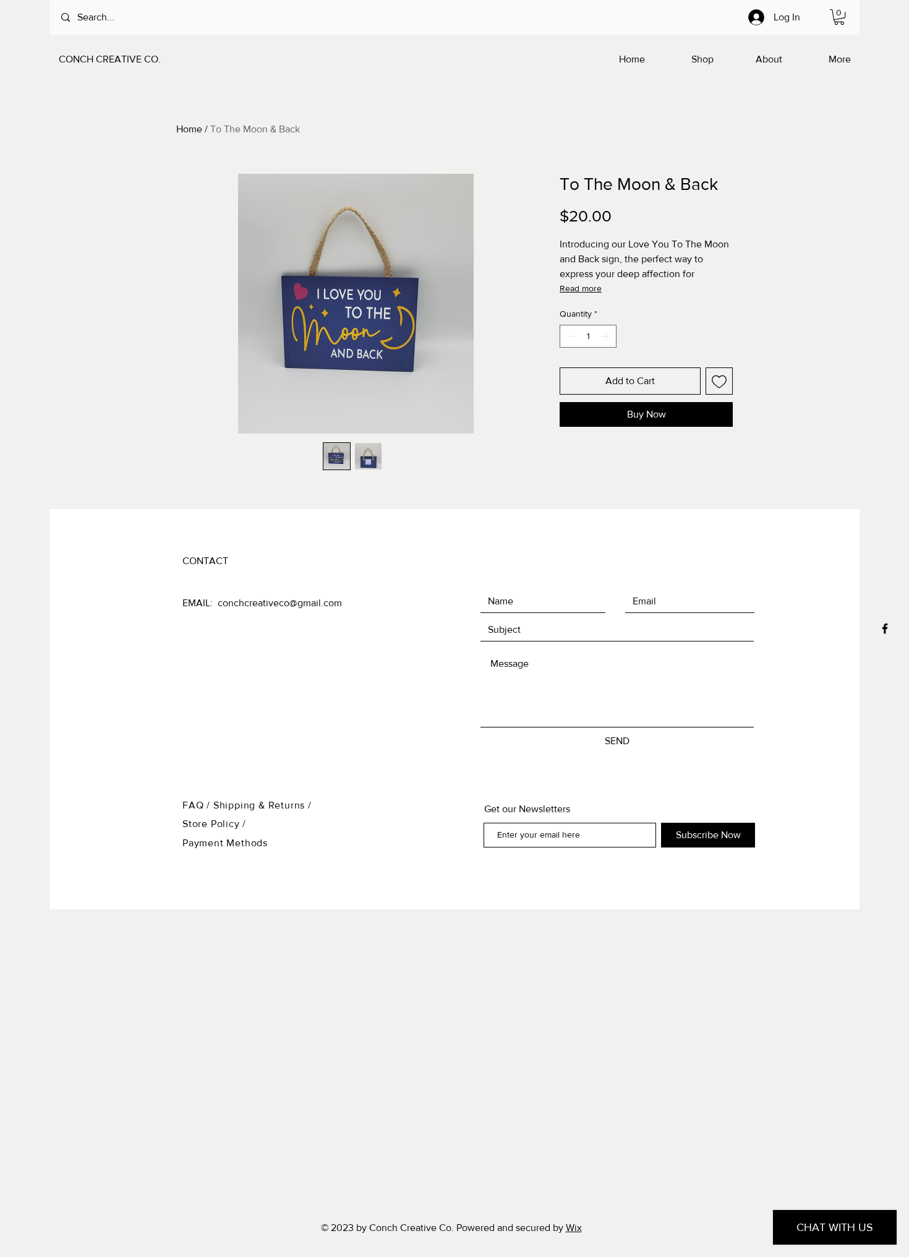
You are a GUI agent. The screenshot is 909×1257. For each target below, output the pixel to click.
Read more (581, 288)
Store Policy (212, 823)
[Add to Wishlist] (719, 381)
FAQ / (197, 805)
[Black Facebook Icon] (885, 628)
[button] (839, 17)
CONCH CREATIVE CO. (110, 59)
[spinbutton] (588, 336)
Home (189, 129)
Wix (574, 1227)
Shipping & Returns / (262, 805)
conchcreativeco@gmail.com (280, 603)
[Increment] (607, 336)
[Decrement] (569, 336)
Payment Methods (225, 843)
